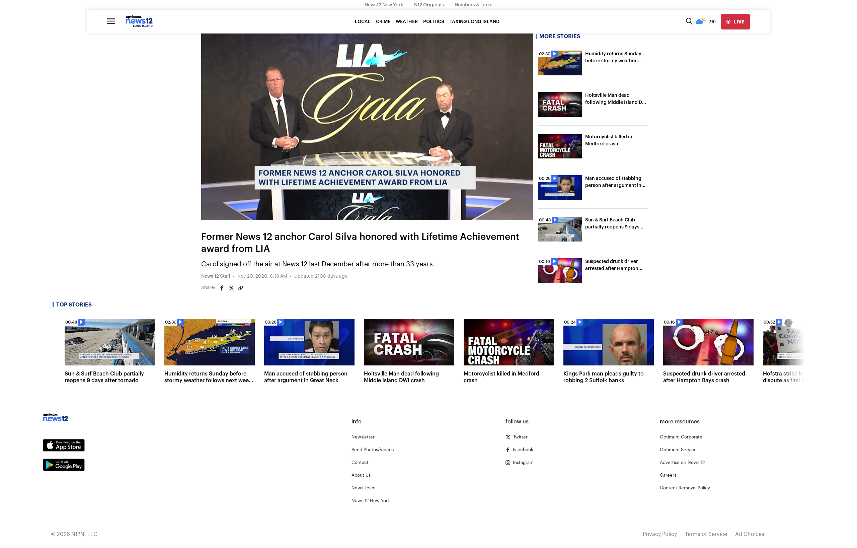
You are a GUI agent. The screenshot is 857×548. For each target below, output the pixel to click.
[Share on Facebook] (222, 288)
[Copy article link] (240, 288)
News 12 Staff (215, 276)
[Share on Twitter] (231, 288)
